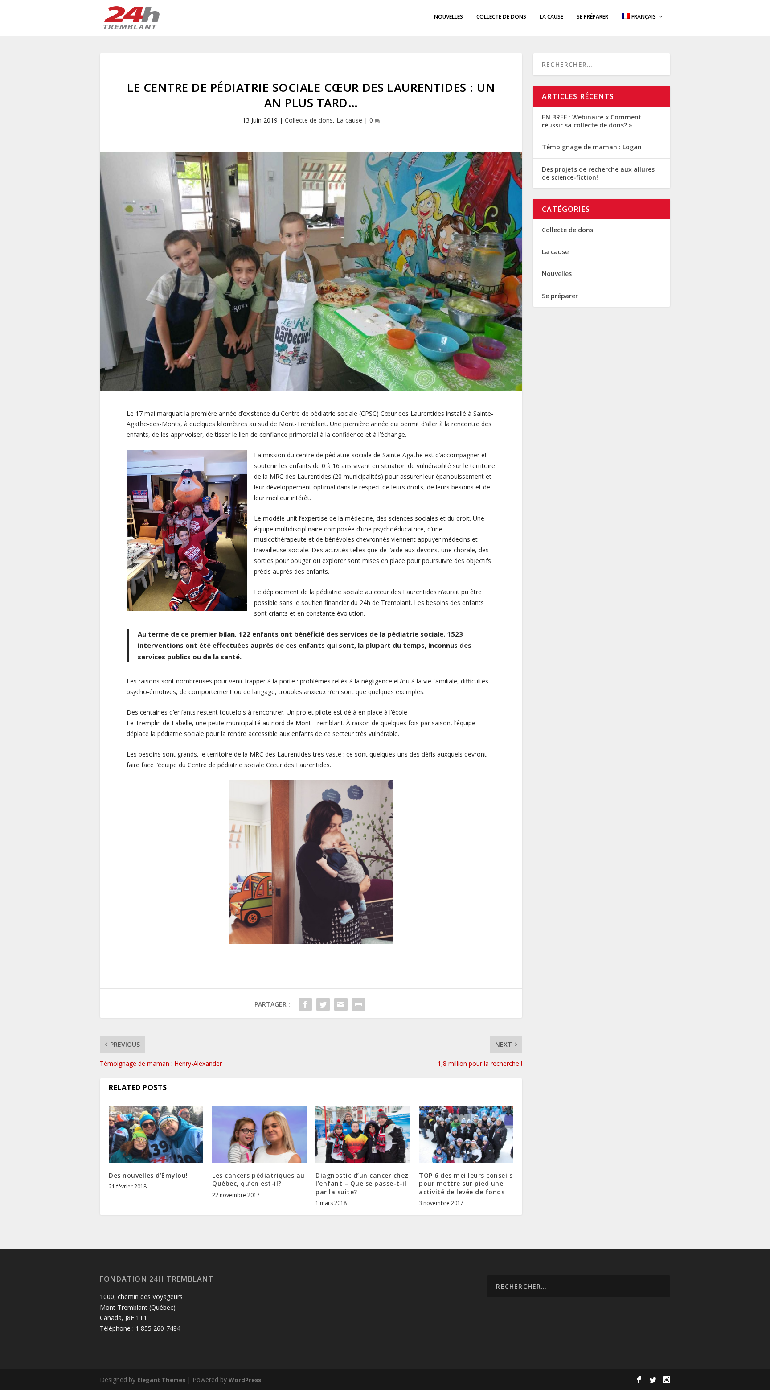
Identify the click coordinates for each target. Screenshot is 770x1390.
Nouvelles (448, 17)
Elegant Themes (161, 1380)
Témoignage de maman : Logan (592, 147)
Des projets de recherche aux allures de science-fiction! (598, 173)
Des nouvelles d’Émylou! (148, 1175)
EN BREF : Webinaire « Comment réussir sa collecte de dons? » (592, 121)
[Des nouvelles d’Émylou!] (156, 1134)
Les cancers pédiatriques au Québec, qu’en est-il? (258, 1179)
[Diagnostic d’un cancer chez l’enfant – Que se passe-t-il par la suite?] (362, 1134)
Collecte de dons (501, 17)
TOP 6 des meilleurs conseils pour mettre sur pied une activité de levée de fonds (465, 1183)
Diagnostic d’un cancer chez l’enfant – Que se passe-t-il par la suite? (362, 1183)
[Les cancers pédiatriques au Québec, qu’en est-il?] (259, 1134)
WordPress (245, 1380)
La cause (551, 17)
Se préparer (592, 17)
